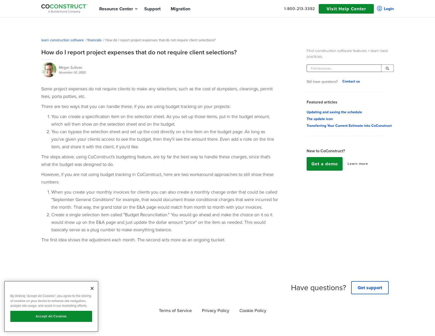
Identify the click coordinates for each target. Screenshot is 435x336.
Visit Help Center (346, 9)
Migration (180, 9)
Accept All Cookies (51, 316)
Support (152, 9)
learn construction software (62, 40)
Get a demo (324, 164)
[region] (51, 306)
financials (94, 40)
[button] (116, 9)
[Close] (92, 288)
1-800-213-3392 (299, 9)
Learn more (358, 163)
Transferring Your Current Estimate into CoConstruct (349, 125)
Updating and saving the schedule (334, 112)
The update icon (320, 119)
